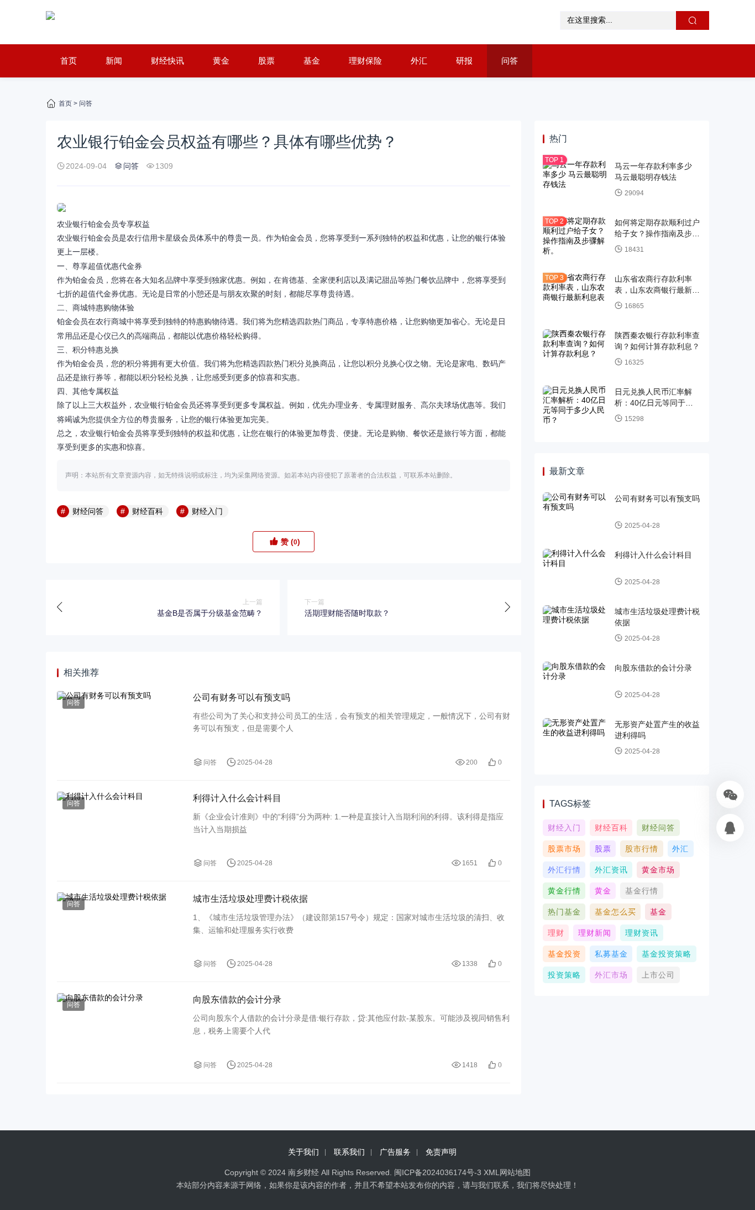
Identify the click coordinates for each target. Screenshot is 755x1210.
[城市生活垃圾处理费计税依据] (119, 931)
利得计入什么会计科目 (237, 798)
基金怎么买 (615, 911)
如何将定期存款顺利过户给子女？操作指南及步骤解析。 (657, 233)
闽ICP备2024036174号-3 (437, 1172)
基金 (311, 60)
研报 (464, 60)
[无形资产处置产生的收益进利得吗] (576, 738)
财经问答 (87, 511)
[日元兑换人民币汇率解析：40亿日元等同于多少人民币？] (576, 405)
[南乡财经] (50, 22)
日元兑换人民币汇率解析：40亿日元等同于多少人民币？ (658, 402)
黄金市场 (658, 869)
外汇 (419, 60)
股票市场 (564, 848)
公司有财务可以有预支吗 (241, 697)
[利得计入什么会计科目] (119, 831)
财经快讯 (167, 60)
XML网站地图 (507, 1172)
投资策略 (564, 974)
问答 (509, 60)
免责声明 (441, 1151)
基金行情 (641, 890)
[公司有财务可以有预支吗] (119, 730)
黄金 (221, 60)
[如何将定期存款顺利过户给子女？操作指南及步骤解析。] (576, 236)
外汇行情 (564, 869)
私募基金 (611, 953)
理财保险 (365, 60)
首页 (68, 60)
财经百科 (147, 511)
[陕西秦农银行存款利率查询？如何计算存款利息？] (576, 349)
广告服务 (395, 1151)
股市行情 (641, 848)
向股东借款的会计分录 (237, 999)
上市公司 (658, 974)
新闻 (114, 60)
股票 (266, 60)
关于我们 (303, 1151)
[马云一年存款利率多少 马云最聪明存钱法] (576, 180)
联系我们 (349, 1151)
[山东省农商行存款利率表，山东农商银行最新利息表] (576, 293)
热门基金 (564, 911)
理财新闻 (594, 932)
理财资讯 (641, 932)
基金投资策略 (666, 953)
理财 (556, 932)
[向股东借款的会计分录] (119, 1032)
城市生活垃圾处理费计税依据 (250, 898)
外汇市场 (611, 974)
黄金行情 (564, 890)
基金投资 (564, 953)
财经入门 (207, 511)
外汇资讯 (611, 869)
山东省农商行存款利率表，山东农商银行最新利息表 (657, 289)
